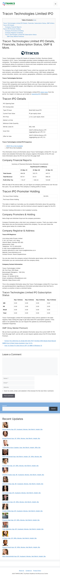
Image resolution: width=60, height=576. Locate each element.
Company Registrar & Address (14, 32)
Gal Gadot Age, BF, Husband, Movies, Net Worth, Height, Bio (21, 493)
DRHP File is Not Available (14, 146)
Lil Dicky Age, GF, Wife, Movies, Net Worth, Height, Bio (19, 538)
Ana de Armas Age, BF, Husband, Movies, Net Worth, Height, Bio (22, 484)
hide (34, 20)
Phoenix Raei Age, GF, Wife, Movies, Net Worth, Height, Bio (21, 520)
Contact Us (29, 570)
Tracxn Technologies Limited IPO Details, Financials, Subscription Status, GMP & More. (29, 23)
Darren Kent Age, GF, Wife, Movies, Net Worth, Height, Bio (20, 502)
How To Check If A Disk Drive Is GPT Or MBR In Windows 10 (23, 345)
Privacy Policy (37, 570)
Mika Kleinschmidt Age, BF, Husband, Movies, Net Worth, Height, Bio (24, 556)
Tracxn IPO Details (8, 25)
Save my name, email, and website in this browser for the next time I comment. (29, 391)
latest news (44, 92)
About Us (21, 570)
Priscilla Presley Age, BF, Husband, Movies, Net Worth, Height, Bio (23, 474)
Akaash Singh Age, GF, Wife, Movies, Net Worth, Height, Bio (21, 547)
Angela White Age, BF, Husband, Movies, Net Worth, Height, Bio (22, 511)
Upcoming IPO (36, 94)
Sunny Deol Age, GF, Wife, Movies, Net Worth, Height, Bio (20, 465)
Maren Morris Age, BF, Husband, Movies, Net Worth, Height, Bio (22, 429)
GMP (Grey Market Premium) (15, 36)
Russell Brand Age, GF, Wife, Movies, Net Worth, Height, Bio (21, 438)
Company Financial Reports (13, 27)
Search (4, 406)
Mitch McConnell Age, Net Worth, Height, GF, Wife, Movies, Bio (22, 456)
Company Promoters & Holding (14, 31)
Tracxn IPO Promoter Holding (12, 29)
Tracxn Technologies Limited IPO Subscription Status (20, 34)
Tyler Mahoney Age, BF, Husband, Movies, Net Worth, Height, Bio (22, 529)
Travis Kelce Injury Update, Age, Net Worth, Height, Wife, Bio (21, 447)
